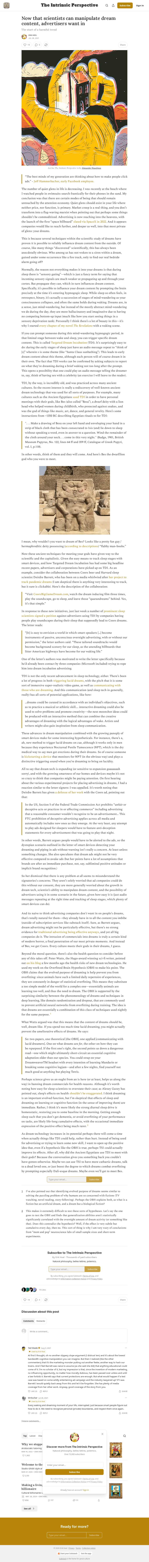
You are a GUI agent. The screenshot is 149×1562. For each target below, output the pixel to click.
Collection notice (88, 1548)
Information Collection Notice (73, 1481)
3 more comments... (31, 1421)
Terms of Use (88, 1478)
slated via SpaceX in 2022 (89, 222)
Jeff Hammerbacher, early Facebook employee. (64, 181)
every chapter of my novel (56, 326)
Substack (62, 1558)
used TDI (79, 397)
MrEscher (32, 1397)
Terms (78, 1548)
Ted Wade (33, 1347)
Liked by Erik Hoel (38, 1351)
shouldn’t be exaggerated (86, 1093)
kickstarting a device (37, 757)
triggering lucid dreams (68, 681)
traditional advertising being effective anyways (68, 932)
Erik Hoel (33, 35)
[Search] (107, 5)
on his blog (34, 963)
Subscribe (125, 5)
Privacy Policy (96, 1481)
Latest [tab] (33, 1436)
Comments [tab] (28, 1321)
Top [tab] (25, 1436)
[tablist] (34, 1321)
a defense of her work (69, 792)
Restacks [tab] (41, 1321)
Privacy (71, 1548)
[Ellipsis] (126, 1348)
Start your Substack (68, 1553)
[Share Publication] (113, 5)
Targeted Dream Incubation (69, 343)
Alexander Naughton (91, 168)
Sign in (140, 5)
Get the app (86, 1553)
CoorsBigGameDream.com (50, 594)
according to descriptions (81, 546)
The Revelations (83, 326)
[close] (102, 1434)
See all (27, 1508)
